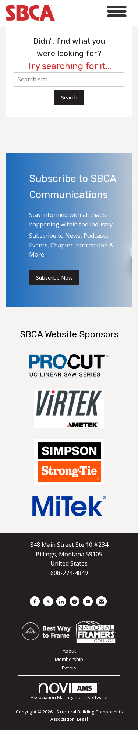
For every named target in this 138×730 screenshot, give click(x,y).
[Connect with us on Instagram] (74, 601)
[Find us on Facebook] (35, 601)
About (69, 650)
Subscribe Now (54, 277)
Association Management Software (69, 697)
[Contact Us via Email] (101, 601)
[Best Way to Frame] (47, 631)
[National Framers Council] (96, 631)
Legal (82, 719)
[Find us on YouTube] (88, 601)
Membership (69, 659)
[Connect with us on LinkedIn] (61, 601)
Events (69, 667)
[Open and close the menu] (93, 11)
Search (69, 97)
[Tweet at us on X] (48, 601)
